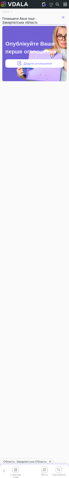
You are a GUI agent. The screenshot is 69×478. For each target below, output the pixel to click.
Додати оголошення (38, 63)
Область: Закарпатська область (25, 461)
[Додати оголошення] (44, 4)
